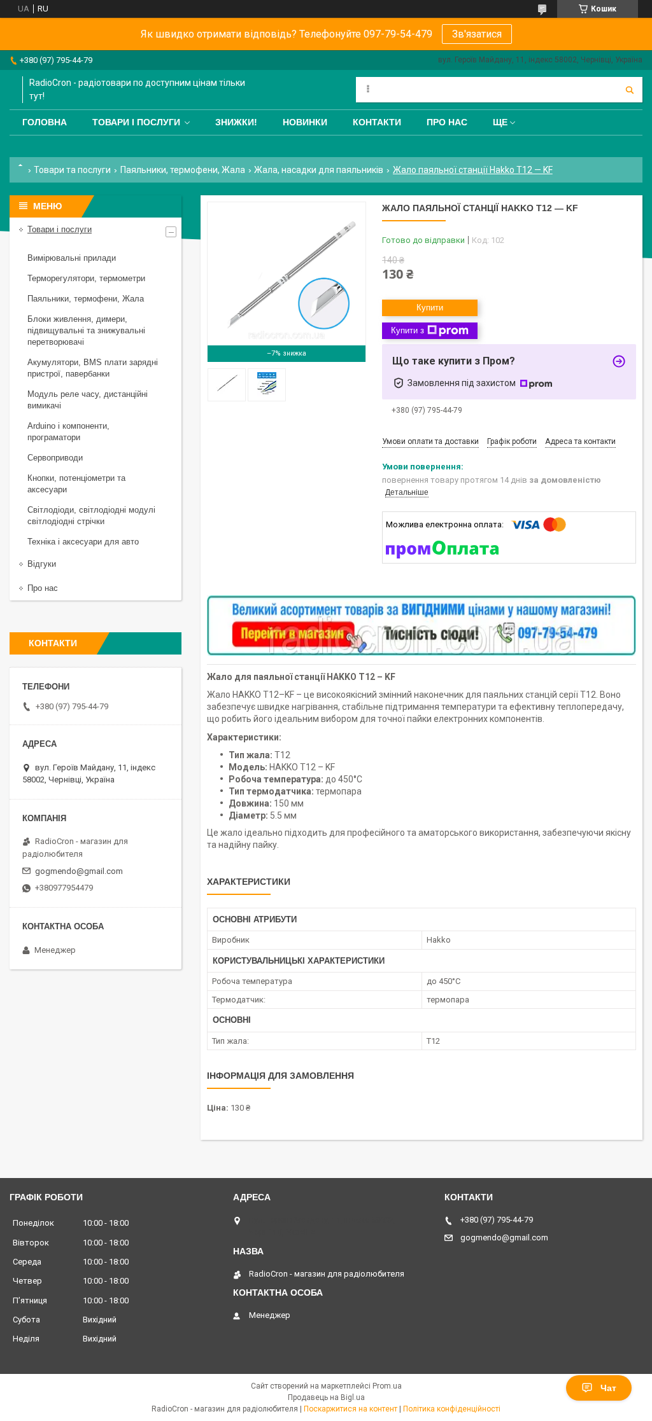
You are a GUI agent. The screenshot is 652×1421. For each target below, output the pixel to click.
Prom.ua (387, 1386)
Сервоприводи (55, 457)
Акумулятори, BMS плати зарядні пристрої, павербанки (92, 367)
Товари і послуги (136, 122)
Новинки (305, 122)
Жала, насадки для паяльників (318, 170)
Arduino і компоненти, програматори (68, 431)
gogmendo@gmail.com (79, 871)
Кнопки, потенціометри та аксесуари (76, 483)
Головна (44, 122)
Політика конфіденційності (451, 1408)
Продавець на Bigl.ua (326, 1397)
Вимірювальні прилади (71, 258)
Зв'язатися (477, 34)
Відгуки (41, 564)
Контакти (377, 122)
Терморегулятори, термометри (86, 278)
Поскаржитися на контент (350, 1408)
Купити (429, 307)
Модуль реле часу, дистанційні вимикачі (87, 399)
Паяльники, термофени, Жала (182, 170)
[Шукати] (629, 89)
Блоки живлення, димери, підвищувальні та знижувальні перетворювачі (86, 330)
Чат (608, 1388)
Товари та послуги (72, 170)
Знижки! (236, 122)
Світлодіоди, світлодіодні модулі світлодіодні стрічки (91, 515)
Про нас (447, 122)
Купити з (407, 330)
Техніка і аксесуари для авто (83, 541)
